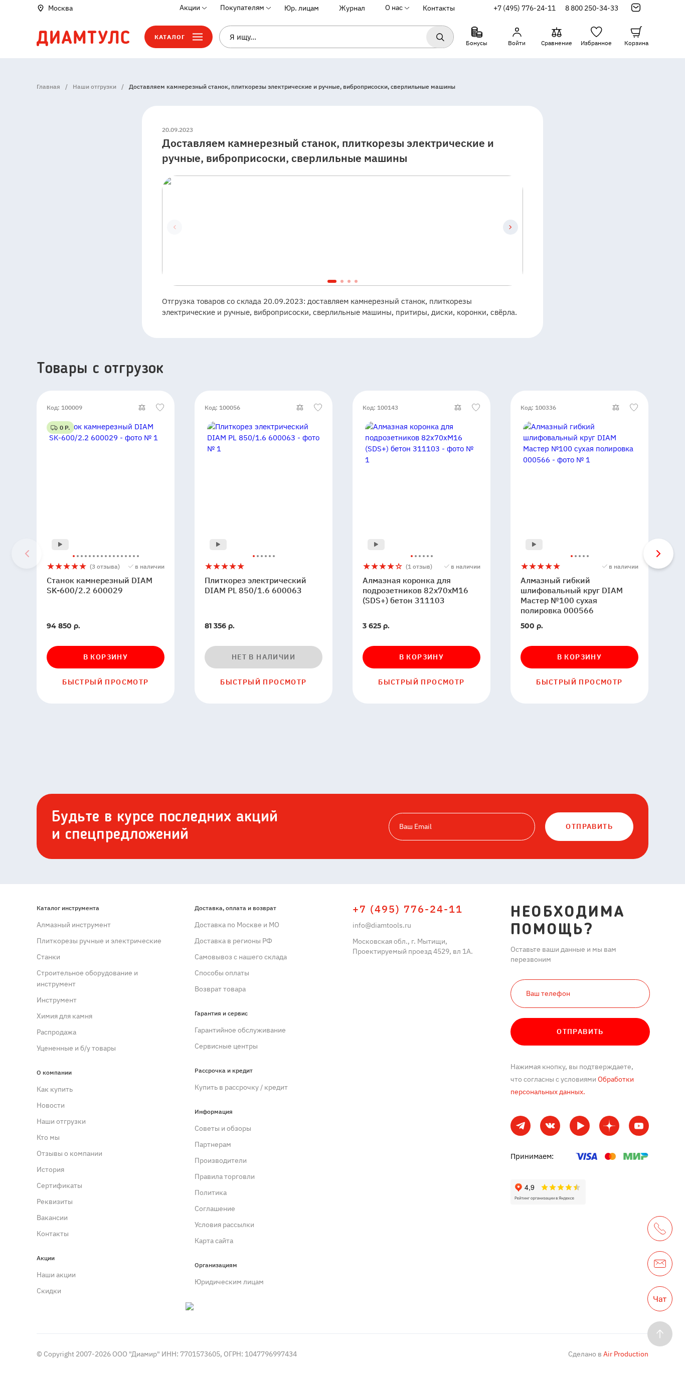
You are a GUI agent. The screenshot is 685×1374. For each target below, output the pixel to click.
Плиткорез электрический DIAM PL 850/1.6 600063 (255, 585)
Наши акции (56, 1274)
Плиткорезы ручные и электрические (99, 940)
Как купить (55, 1089)
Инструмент (57, 999)
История (50, 1169)
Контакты (439, 8)
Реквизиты (55, 1201)
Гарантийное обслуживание (240, 1030)
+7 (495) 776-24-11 (524, 8)
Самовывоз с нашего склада (241, 956)
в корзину (105, 656)
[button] (510, 227)
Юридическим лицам (229, 1281)
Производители (221, 1160)
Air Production (625, 1353)
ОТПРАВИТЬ (589, 826)
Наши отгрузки (61, 1121)
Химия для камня (64, 1015)
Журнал (352, 8)
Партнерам (213, 1144)
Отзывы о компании (69, 1153)
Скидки (49, 1290)
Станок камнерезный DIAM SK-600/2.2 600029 (99, 585)
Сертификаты (59, 1185)
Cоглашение (215, 1208)
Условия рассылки (224, 1224)
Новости (51, 1105)
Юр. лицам (301, 8)
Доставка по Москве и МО (237, 924)
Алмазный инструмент (74, 924)
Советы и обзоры (223, 1128)
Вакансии (52, 1217)
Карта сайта (214, 1240)
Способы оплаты (222, 972)
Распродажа (56, 1032)
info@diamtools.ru (382, 925)
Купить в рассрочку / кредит (241, 1087)
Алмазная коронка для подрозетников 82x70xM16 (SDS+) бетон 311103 (415, 590)
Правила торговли (225, 1176)
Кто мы (48, 1137)
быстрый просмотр (105, 681)
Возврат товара (220, 988)
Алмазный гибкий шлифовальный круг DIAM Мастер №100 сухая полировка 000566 (572, 595)
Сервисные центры (226, 1046)
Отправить (580, 1031)
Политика (211, 1192)
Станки (48, 956)
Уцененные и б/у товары (76, 1048)
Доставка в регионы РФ (233, 940)
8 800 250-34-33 (591, 8)
